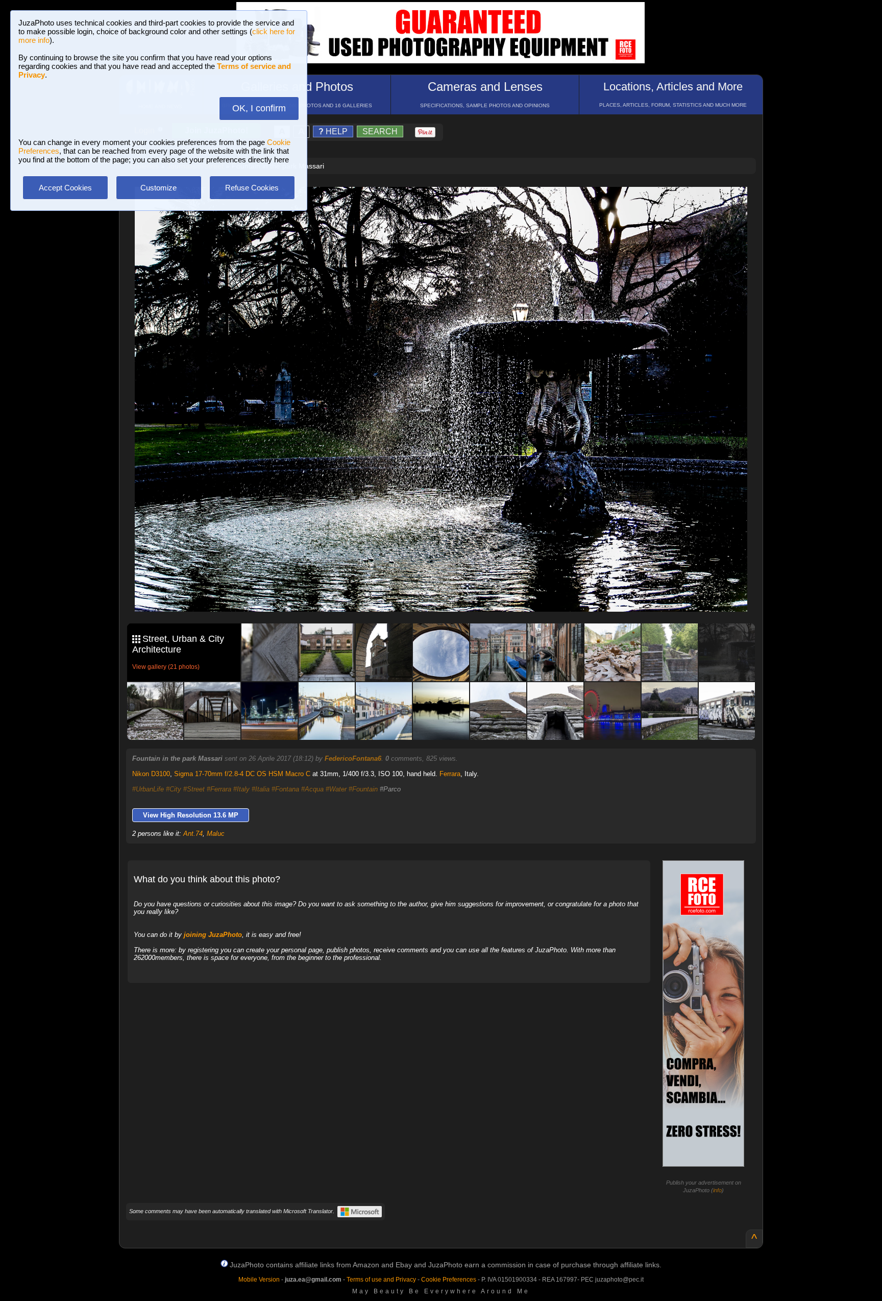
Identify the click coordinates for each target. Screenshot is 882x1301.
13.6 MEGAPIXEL (448, 592)
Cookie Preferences (448, 1279)
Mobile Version (259, 1279)
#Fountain (363, 789)
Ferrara (449, 774)
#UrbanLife (148, 789)
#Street (194, 789)
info (717, 1190)
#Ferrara (219, 789)
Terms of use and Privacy (381, 1279)
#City (173, 789)
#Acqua (312, 789)
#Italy (241, 789)
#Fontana (285, 789)
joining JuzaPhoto (213, 934)
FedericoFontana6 (353, 758)
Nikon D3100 (151, 774)
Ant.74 (193, 833)
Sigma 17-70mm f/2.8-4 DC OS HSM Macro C (242, 774)
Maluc (216, 833)
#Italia (261, 789)
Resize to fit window (447, 205)
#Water (336, 789)
